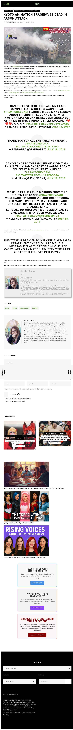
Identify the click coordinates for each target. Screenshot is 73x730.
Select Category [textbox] (11, 668)
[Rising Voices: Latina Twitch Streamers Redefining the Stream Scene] (27, 540)
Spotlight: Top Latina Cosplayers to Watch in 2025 (19, 523)
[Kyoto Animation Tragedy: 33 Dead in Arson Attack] (13, 332)
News (37, 11)
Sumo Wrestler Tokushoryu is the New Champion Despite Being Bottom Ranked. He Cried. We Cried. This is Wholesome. (55, 437)
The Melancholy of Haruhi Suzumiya (32, 93)
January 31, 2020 (55, 442)
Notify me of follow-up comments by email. (18, 398)
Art (11, 11)
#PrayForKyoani (16, 111)
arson (7, 308)
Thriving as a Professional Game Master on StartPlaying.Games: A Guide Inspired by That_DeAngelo (34, 488)
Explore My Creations (37, 635)
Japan (15, 308)
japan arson (24, 308)
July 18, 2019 (21, 22)
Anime (6, 11)
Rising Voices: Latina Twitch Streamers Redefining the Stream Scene (24, 557)
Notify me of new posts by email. (15, 401)
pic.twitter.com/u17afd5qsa (37, 175)
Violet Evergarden (13, 93)
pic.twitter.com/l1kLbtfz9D (37, 146)
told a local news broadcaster (35, 230)
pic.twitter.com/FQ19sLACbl (47, 123)
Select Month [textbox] (10, 681)
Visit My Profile (37, 583)
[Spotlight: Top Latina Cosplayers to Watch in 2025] (27, 506)
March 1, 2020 (19, 446)
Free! (68, 91)
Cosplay (19, 438)
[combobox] (37, 668)
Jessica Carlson (10, 22)
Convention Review (27, 436)
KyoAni (34, 308)
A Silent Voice (62, 91)
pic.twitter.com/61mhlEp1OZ (37, 215)
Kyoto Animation (18, 67)
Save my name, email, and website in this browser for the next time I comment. (28, 389)
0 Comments (30, 22)
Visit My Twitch (37, 608)
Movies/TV (30, 11)
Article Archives (20, 11)
